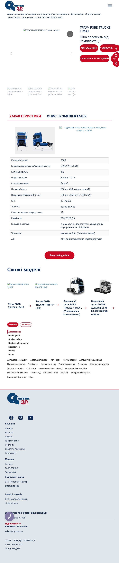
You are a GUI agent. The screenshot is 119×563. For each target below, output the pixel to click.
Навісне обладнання (18, 343)
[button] (110, 7)
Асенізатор (33, 364)
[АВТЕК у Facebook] (12, 417)
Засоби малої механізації (50, 368)
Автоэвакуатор (48, 364)
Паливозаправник (16, 364)
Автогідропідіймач (39, 360)
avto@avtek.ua (12, 486)
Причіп (11, 351)
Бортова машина (67, 364)
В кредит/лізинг (109, 48)
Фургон (64, 373)
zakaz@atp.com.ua (14, 531)
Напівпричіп (14, 335)
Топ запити (25, 324)
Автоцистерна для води (90, 360)
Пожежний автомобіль (76, 368)
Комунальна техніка (99, 364)
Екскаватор (14, 347)
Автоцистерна (69, 360)
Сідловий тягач (50, 373)
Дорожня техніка (15, 368)
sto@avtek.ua (11, 503)
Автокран (55, 360)
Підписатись (12, 523)
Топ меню (13, 324)
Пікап (11, 354)
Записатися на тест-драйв (94, 58)
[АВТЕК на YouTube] (30, 417)
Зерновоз (82, 364)
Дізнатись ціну (89, 48)
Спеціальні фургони (16, 377)
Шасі (31, 377)
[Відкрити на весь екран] (70, 34)
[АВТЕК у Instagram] (21, 417)
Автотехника (14, 332)
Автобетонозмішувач (17, 360)
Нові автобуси (15, 339)
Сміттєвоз (31, 368)
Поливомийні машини (17, 373)
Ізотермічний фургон (80, 373)
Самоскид (35, 373)
